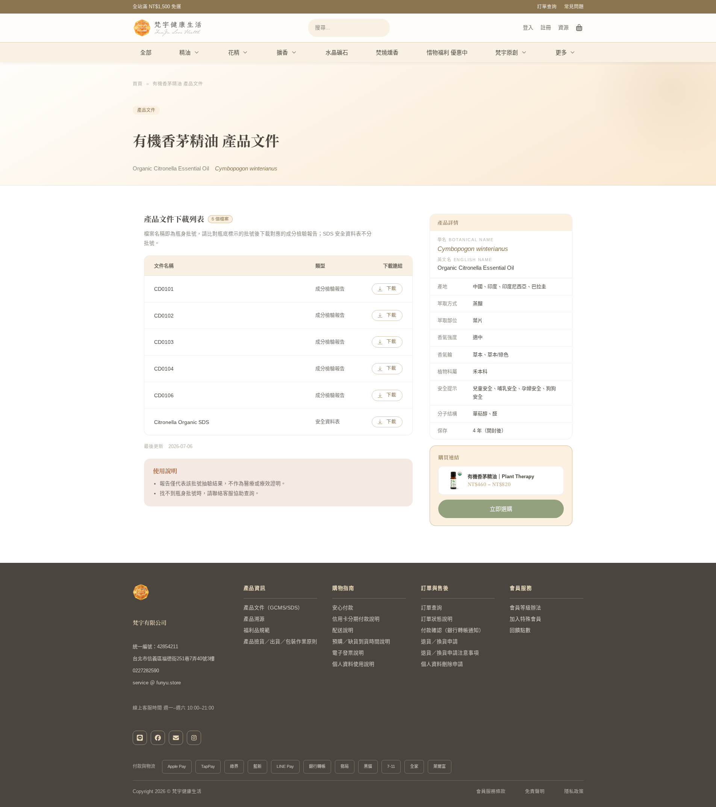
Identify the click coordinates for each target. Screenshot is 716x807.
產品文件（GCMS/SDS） (273, 608)
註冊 (545, 27)
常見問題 (574, 6)
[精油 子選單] (197, 52)
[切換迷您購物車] (579, 27)
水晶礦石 (336, 52)
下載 (391, 288)
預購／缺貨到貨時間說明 (361, 641)
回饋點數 (520, 630)
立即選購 (501, 509)
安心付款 (342, 608)
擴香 (282, 52)
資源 (563, 27)
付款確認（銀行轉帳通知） (452, 630)
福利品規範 (257, 630)
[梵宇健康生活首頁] (141, 592)
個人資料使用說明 (353, 664)
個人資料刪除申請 (442, 664)
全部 (145, 52)
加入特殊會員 (525, 619)
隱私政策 (574, 791)
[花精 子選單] (245, 52)
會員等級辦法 (525, 608)
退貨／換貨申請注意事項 (450, 653)
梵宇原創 (506, 52)
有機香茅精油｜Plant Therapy (501, 476)
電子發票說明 (348, 653)
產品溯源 (254, 619)
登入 (528, 27)
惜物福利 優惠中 (447, 52)
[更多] (572, 52)
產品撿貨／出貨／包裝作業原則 (280, 641)
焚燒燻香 (387, 52)
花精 (233, 52)
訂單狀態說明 (437, 619)
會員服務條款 (491, 791)
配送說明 (342, 630)
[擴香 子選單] (294, 52)
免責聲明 (535, 791)
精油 (185, 52)
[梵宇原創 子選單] (524, 52)
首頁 (137, 84)
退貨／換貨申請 (439, 641)
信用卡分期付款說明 (356, 619)
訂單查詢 (547, 6)
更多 (561, 52)
